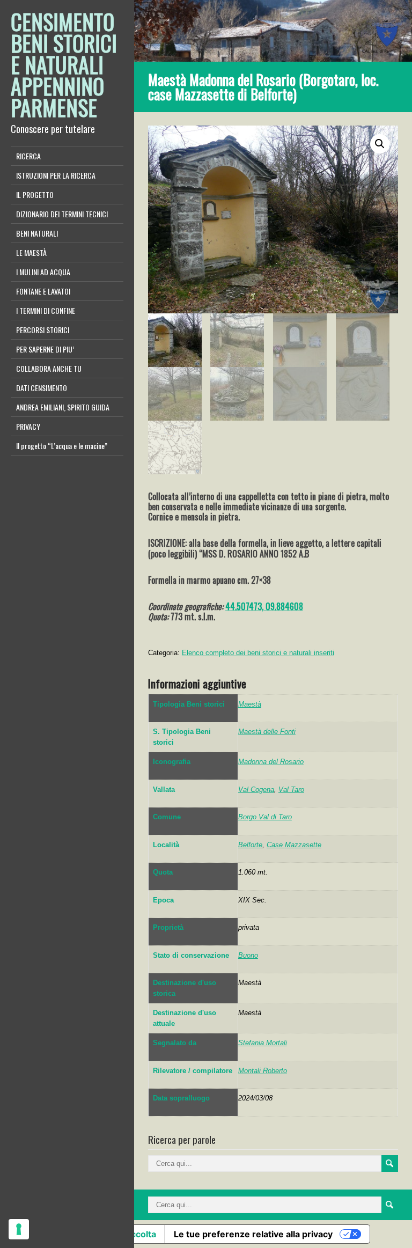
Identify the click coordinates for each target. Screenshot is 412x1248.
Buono (248, 955)
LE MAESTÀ (31, 252)
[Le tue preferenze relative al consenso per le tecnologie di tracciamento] (19, 1229)
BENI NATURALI (37, 233)
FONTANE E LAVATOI (43, 291)
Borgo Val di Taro (265, 817)
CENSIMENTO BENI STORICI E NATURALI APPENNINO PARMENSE (64, 64)
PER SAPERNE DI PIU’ (45, 349)
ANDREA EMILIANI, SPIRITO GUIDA (62, 407)
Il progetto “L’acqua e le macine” (61, 445)
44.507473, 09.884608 (264, 606)
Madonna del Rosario (271, 762)
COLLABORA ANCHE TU (49, 368)
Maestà (249, 704)
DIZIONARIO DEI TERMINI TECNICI (62, 213)
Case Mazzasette (294, 845)
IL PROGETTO (35, 194)
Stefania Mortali (262, 1043)
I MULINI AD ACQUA (43, 271)
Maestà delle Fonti (267, 732)
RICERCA (28, 155)
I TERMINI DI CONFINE (45, 310)
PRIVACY (28, 426)
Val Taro (291, 789)
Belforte (250, 845)
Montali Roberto (262, 1071)
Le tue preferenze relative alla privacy (253, 1234)
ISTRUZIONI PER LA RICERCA (55, 175)
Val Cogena (256, 789)
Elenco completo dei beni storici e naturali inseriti (258, 653)
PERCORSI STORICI (42, 329)
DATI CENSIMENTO (41, 387)
